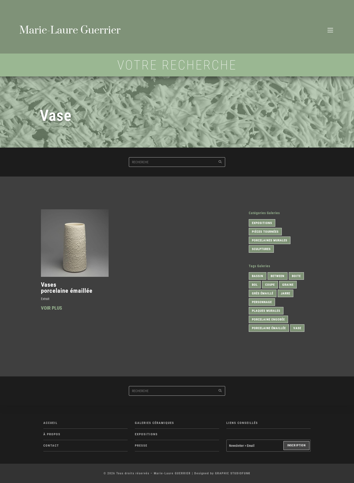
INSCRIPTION (296, 445)
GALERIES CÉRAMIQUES (154, 423)
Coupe (270, 284)
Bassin (257, 276)
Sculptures (261, 249)
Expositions (262, 223)
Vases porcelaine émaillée (66, 287)
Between (277, 276)
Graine (288, 284)
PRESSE (141, 445)
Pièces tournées (265, 231)
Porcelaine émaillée (269, 328)
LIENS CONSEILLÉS (242, 423)
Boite (296, 276)
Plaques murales (266, 311)
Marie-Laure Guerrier (70, 30)
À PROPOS (51, 434)
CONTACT (51, 445)
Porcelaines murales (269, 240)
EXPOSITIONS (146, 434)
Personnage (262, 302)
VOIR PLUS (51, 308)
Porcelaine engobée (268, 319)
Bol (255, 284)
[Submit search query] (220, 162)
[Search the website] (177, 161)
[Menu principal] (330, 30)
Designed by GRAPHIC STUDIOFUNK (222, 473)
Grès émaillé (262, 293)
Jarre (285, 293)
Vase (297, 328)
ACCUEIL (50, 423)
